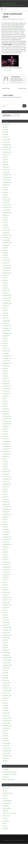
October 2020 (6, 300)
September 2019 (7, 333)
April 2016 (5, 436)
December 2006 (7, 718)
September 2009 (7, 635)
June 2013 (5, 522)
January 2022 (6, 262)
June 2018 (5, 371)
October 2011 (6, 572)
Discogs (5, 798)
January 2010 (6, 625)
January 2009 (6, 655)
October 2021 (6, 270)
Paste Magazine (7, 808)
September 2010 (7, 605)
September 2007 (7, 695)
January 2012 (6, 564)
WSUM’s (8, 29)
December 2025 (7, 144)
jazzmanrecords (7, 803)
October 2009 (6, 632)
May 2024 (5, 192)
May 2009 (5, 645)
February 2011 (6, 592)
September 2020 (7, 303)
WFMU (4, 823)
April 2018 (5, 376)
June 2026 (5, 129)
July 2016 (5, 428)
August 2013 (6, 517)
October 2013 (6, 511)
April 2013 (5, 527)
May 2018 (5, 373)
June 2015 (5, 461)
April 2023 (5, 225)
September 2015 (7, 454)
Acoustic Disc (6, 788)
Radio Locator (6, 815)
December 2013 (7, 506)
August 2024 (6, 184)
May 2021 (5, 283)
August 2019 (6, 335)
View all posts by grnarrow (17, 82)
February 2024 (6, 200)
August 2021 (6, 275)
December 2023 (7, 205)
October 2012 (6, 542)
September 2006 (7, 725)
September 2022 (7, 242)
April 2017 (5, 406)
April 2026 (5, 134)
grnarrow (5, 19)
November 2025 (7, 147)
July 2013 (5, 519)
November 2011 (7, 569)
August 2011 (6, 577)
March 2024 (6, 197)
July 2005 (5, 760)
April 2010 (5, 617)
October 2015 (6, 451)
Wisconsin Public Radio (8, 779)
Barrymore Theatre (8, 793)
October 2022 (6, 240)
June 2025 (5, 159)
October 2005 (6, 753)
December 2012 (7, 537)
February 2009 (6, 652)
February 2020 (6, 320)
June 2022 (5, 250)
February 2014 (6, 501)
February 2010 (6, 622)
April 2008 (5, 677)
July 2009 (5, 640)
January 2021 (6, 293)
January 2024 (6, 202)
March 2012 (6, 559)
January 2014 (6, 504)
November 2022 (7, 237)
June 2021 (5, 280)
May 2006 (5, 735)
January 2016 (6, 444)
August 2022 (6, 245)
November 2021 (7, 267)
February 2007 (6, 713)
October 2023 (6, 210)
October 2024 (6, 179)
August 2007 (6, 698)
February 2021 (6, 290)
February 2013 (6, 532)
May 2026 (5, 132)
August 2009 (6, 637)
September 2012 (7, 544)
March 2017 (6, 408)
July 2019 (5, 338)
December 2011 (7, 567)
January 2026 (6, 142)
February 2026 (6, 139)
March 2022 (6, 257)
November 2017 (7, 388)
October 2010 (6, 602)
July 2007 (5, 700)
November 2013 (7, 509)
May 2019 (5, 343)
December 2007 (7, 688)
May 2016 (5, 434)
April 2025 (5, 164)
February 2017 (6, 411)
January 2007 (6, 715)
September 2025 (7, 152)
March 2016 (6, 439)
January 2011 (6, 594)
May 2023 (5, 222)
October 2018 (6, 361)
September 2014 (7, 484)
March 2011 (6, 589)
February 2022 (6, 260)
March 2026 (6, 137)
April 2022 (5, 255)
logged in (9, 97)
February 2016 (6, 441)
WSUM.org (5, 828)
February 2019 (6, 350)
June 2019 (5, 340)
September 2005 (7, 755)
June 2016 (5, 431)
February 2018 (6, 381)
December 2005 (7, 748)
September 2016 (7, 423)
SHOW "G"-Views (19, 19)
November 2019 (7, 328)
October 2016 (6, 421)
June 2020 (5, 310)
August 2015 (6, 456)
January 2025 (6, 172)
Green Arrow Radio (8, 3)
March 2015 (6, 469)
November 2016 (7, 418)
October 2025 (6, 149)
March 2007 (6, 710)
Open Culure (6, 777)
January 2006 (6, 745)
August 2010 (6, 607)
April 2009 (5, 647)
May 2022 (5, 252)
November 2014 (7, 479)
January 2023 (6, 232)
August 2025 (6, 154)
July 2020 (5, 308)
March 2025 (6, 167)
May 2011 (5, 584)
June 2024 (5, 190)
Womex (5, 826)
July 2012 (5, 549)
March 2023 (6, 227)
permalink (9, 70)
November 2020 (7, 298)
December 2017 (7, 386)
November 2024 (7, 177)
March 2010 (6, 620)
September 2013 (7, 514)
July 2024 (5, 187)
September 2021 (7, 273)
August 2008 (6, 667)
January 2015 (6, 474)
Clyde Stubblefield (15, 26)
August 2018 (6, 366)
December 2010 (7, 597)
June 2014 (5, 491)
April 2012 (5, 557)
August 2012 (6, 547)
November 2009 (7, 630)
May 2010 (5, 615)
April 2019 (5, 345)
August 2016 (6, 426)
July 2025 (5, 157)
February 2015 (6, 471)
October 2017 (6, 391)
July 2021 (5, 278)
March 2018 (6, 378)
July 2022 (5, 247)
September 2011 (7, 574)
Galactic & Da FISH (6, 88)
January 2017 (6, 413)
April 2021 (5, 285)
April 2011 (5, 587)
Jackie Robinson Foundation (9, 774)
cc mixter (5, 795)
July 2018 (5, 368)
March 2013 (6, 529)
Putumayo (5, 810)
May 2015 (5, 464)
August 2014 (6, 486)
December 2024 (7, 174)
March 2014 (6, 499)
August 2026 (6, 124)
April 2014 (5, 496)
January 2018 (6, 383)
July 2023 (5, 217)
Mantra (18, 840)
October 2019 (6, 330)
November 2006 (7, 720)
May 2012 (5, 554)
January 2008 (6, 685)
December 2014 (7, 476)
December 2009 (7, 627)
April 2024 (5, 195)
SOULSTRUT (6, 821)
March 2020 (6, 318)
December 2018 (7, 356)
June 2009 (5, 642)
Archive (5, 790)
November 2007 (7, 690)
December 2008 (7, 657)
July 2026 (5, 127)
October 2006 (6, 723)
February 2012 (6, 562)
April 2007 (5, 708)
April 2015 (5, 466)
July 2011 (5, 579)
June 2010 (5, 612)
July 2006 (5, 730)
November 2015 (7, 449)
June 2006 (5, 733)
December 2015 (7, 446)
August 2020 (6, 305)
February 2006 (6, 743)
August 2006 (6, 728)
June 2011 (5, 582)
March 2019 (6, 348)
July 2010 (5, 610)
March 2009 (6, 650)
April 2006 (5, 738)
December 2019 (7, 325)
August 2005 (6, 758)
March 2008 (6, 680)
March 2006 (6, 740)
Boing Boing (6, 769)
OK (24, 105)
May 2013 (5, 524)
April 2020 (5, 315)
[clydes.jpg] (10, 66)
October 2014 (6, 481)
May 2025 (5, 162)
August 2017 (6, 396)
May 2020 (5, 313)
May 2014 (5, 494)
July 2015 (5, 459)
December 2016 (7, 416)
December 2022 (7, 235)
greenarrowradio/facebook (9, 772)
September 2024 (7, 182)
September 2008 (7, 665)
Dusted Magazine (7, 800)
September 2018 (7, 363)
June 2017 (5, 401)
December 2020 (7, 295)
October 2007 (6, 693)
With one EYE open (22, 88)
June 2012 (5, 552)
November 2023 (7, 207)
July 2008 (5, 670)
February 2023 (6, 230)
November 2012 (7, 539)
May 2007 (5, 705)
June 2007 (5, 703)
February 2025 (6, 169)
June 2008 (5, 672)
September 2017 (7, 393)
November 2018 (7, 358)
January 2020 (6, 323)
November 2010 (7, 600)
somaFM (5, 818)
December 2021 (7, 265)
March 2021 (6, 288)
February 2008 (6, 683)
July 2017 (5, 398)
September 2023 (7, 212)
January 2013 (6, 534)
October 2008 (6, 662)
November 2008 (7, 660)
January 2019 (6, 353)
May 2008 (5, 675)
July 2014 (5, 489)
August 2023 (6, 215)
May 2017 (5, 403)
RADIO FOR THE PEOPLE (9, 813)
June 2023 (5, 220)
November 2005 (7, 750)
